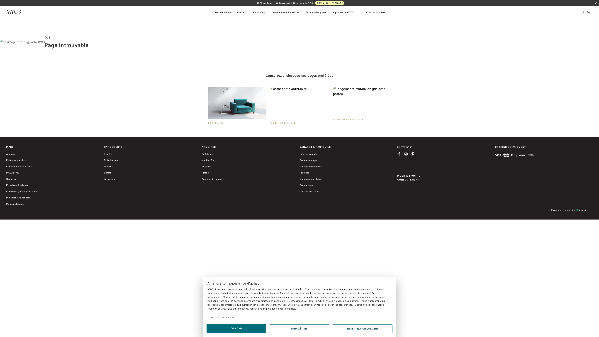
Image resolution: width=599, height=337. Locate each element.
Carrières (11, 179)
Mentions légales (15, 204)
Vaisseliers (109, 179)
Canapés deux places (311, 179)
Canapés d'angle (283, 123)
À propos (10, 154)
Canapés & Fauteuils (315, 147)
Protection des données (220, 317)
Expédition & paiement (17, 185)
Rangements (113, 147)
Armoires (209, 147)
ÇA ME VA (236, 328)
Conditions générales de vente (21, 191)
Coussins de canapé (310, 191)
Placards (206, 172)
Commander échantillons (19, 166)
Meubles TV (110, 166)
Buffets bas (207, 154)
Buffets (107, 172)
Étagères (108, 154)
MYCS (10, 147)
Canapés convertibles (311, 166)
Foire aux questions (16, 160)
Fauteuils (215, 123)
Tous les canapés (308, 154)
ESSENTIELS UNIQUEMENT (362, 328)
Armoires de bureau (212, 179)
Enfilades (206, 166)
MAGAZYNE (12, 172)
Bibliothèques (111, 160)
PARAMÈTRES (299, 328)
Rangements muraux (348, 119)
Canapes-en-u (307, 185)
